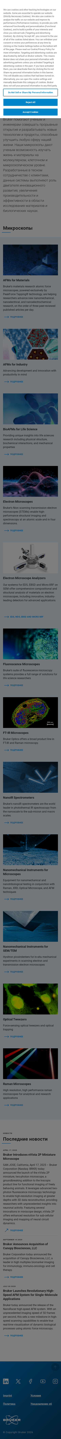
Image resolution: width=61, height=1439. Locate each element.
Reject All (30, 102)
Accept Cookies (30, 112)
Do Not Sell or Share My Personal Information (30, 92)
